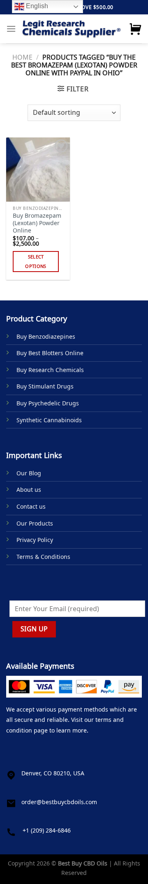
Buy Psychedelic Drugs (47, 403)
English (36, 5)
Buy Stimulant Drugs (45, 386)
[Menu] (11, 29)
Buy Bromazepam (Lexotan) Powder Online (37, 223)
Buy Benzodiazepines (45, 336)
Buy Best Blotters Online (49, 353)
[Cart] (135, 29)
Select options (35, 262)
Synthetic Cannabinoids (49, 420)
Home (22, 57)
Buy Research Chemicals (50, 370)
